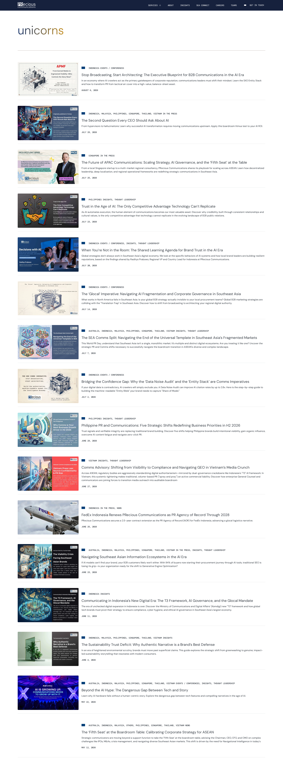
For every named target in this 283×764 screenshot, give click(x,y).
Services (153, 5)
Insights (185, 5)
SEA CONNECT (202, 5)
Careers (220, 5)
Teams (234, 5)
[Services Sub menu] (160, 5)
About (171, 5)
